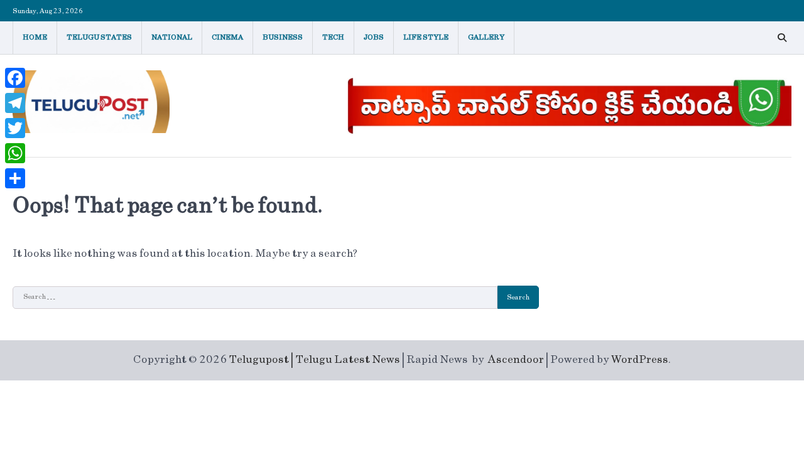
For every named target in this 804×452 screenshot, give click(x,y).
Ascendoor (516, 359)
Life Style (425, 37)
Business (283, 37)
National (171, 37)
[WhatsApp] (15, 153)
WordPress (639, 359)
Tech (333, 37)
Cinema (227, 37)
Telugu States (99, 37)
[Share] (15, 178)
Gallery (486, 37)
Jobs (374, 37)
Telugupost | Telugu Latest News (314, 359)
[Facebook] (15, 77)
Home (35, 37)
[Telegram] (15, 103)
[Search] (782, 37)
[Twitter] (15, 128)
